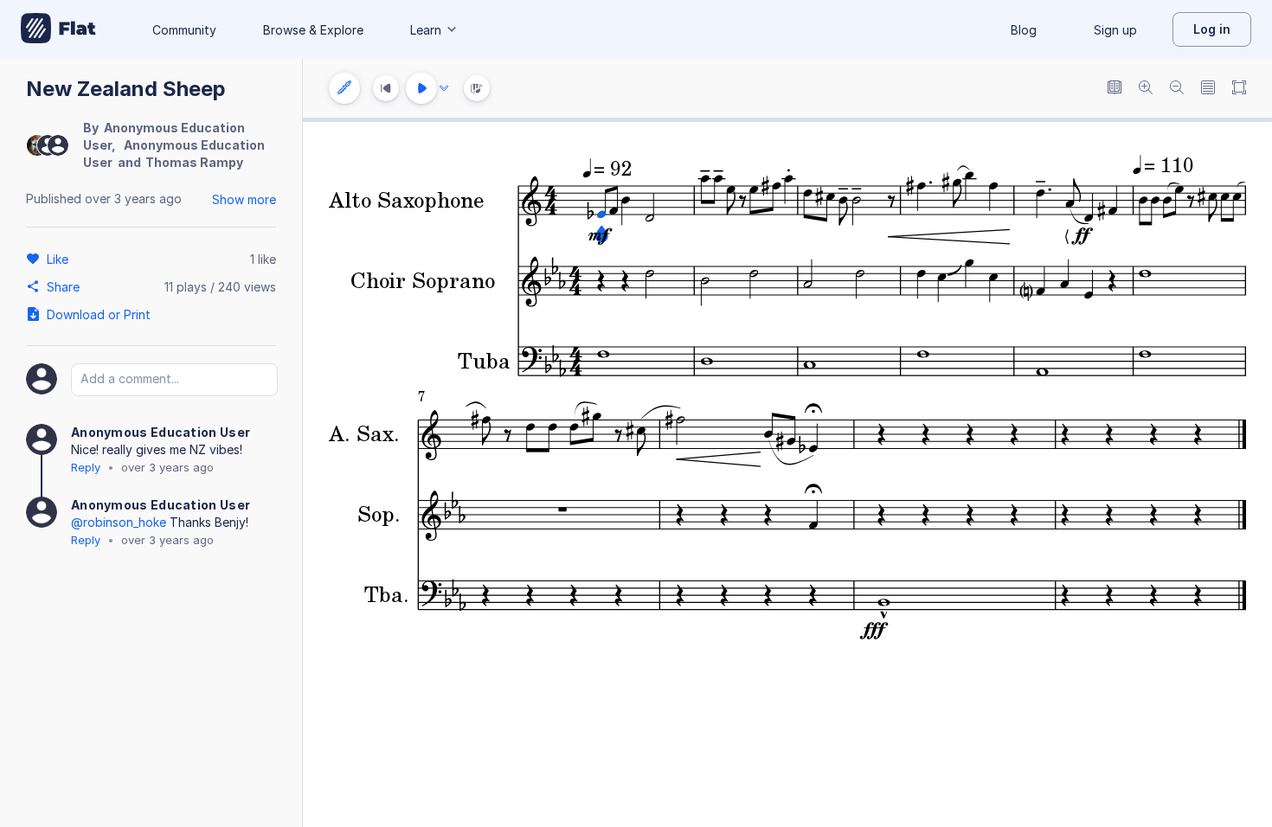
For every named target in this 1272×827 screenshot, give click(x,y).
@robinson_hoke (118, 522)
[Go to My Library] (58, 29)
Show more (244, 199)
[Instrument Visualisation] (477, 88)
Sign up (1115, 29)
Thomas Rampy (194, 162)
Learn (425, 29)
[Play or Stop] (421, 88)
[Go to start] (386, 88)
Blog (1024, 29)
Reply (85, 467)
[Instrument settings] (344, 88)
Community (184, 29)
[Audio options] (444, 88)
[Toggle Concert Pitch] (1114, 89)
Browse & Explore (313, 29)
